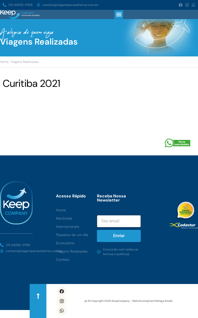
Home (61, 210)
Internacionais (67, 226)
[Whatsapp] (193, 5)
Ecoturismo (65, 243)
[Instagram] (187, 5)
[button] (118, 14)
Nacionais (64, 218)
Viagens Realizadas (72, 251)
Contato (62, 259)
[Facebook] (181, 5)
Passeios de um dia (72, 234)
